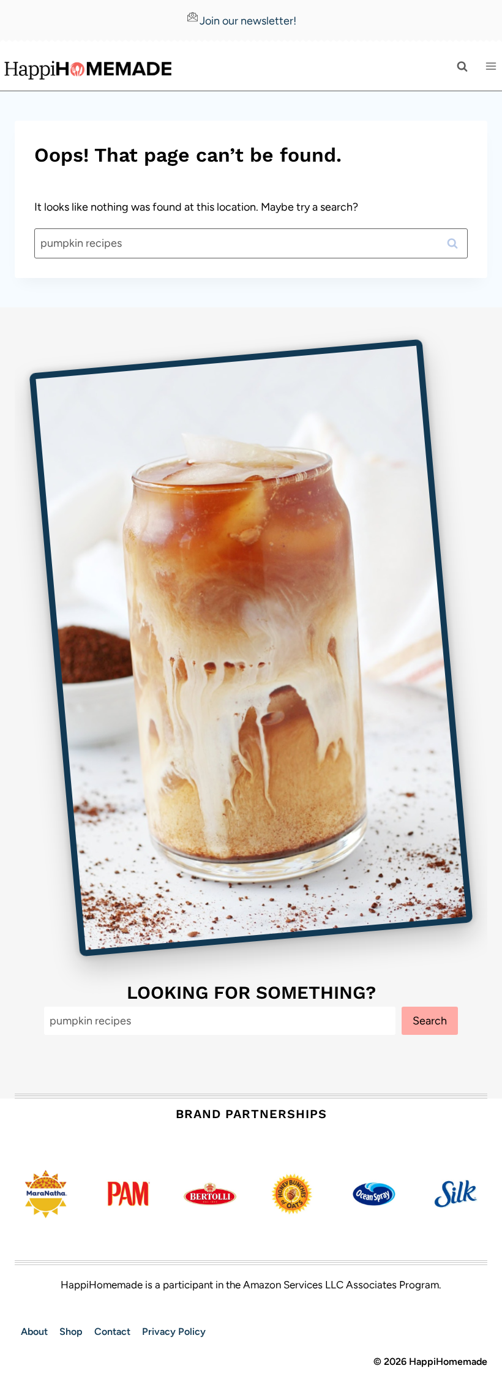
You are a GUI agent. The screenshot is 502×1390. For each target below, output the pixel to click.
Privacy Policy (174, 1331)
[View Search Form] (462, 66)
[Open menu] (490, 66)
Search (430, 1020)
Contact (112, 1331)
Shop (71, 1331)
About (34, 1331)
